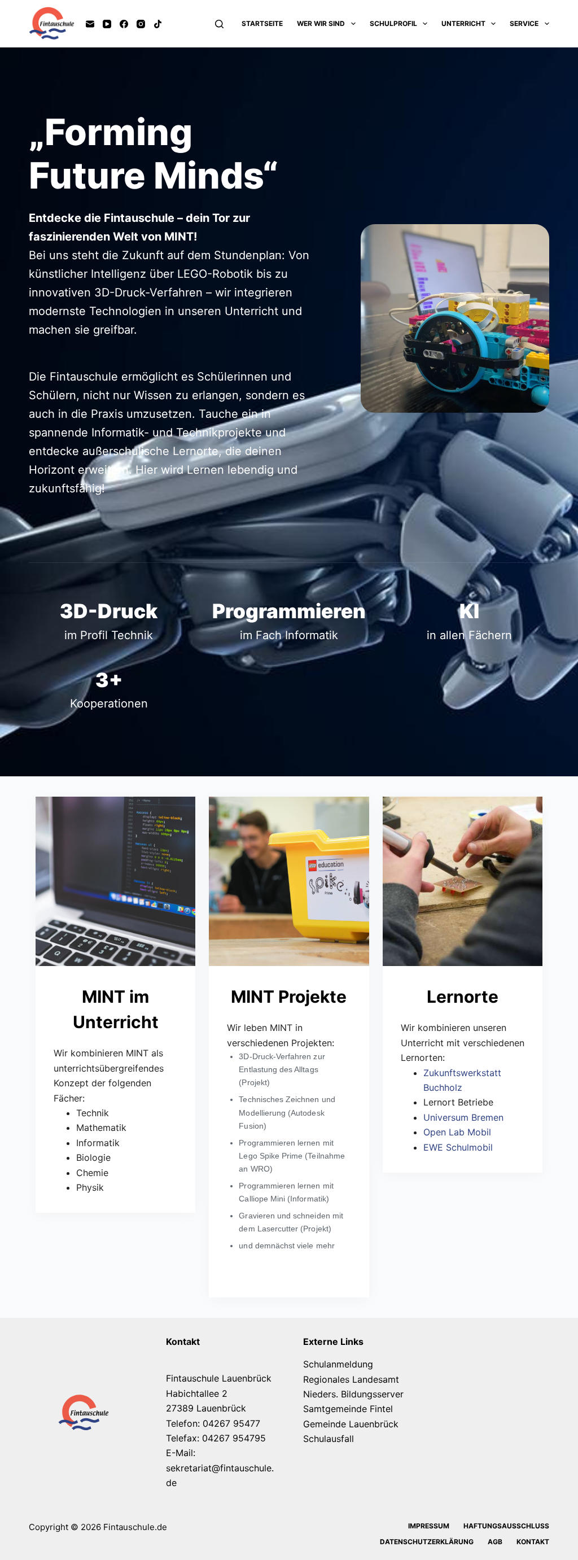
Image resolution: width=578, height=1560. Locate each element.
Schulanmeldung (338, 1364)
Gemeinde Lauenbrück (351, 1424)
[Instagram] (141, 24)
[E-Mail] (90, 24)
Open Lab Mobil (457, 1132)
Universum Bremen (463, 1117)
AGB (495, 1541)
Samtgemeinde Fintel (348, 1408)
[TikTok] (158, 24)
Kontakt (532, 1541)
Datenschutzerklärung (427, 1541)
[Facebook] (124, 24)
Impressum (428, 1526)
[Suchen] (219, 24)
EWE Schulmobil (458, 1147)
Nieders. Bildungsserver (353, 1394)
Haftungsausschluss (506, 1526)
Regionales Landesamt (351, 1379)
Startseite (262, 23)
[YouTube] (107, 24)
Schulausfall (328, 1438)
